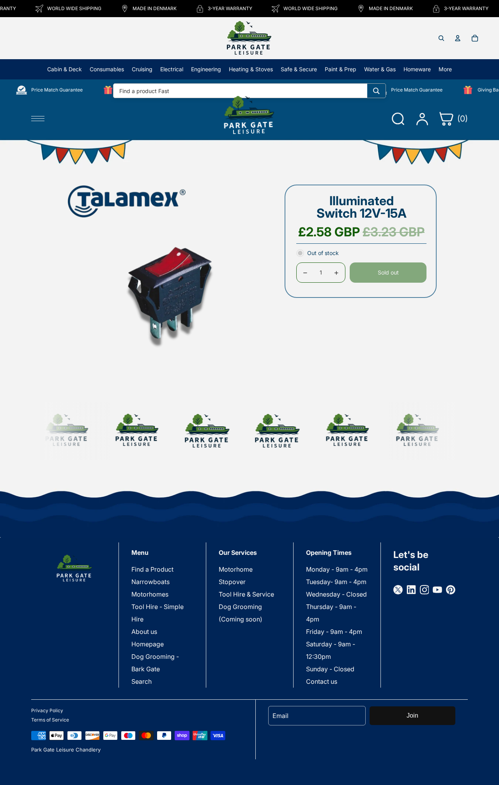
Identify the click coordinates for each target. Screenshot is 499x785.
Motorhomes (149, 594)
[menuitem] (445, 69)
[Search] (376, 91)
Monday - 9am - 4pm (337, 569)
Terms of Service (50, 720)
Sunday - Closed (330, 669)
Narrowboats (150, 582)
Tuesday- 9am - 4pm (336, 582)
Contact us (321, 681)
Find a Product (152, 569)
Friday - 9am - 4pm (334, 631)
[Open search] (441, 38)
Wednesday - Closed (336, 594)
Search (141, 681)
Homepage (147, 644)
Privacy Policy (47, 710)
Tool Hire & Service (246, 594)
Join (412, 715)
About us (144, 631)
